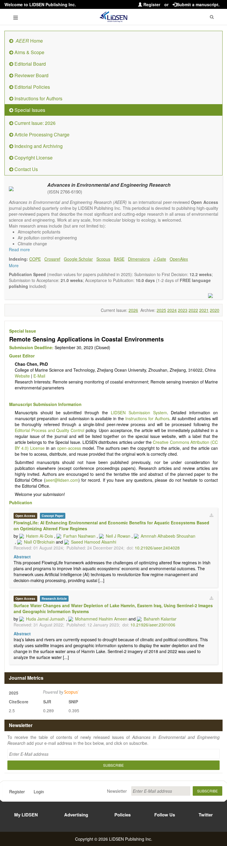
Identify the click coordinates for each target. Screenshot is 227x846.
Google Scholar (78, 259)
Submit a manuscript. (198, 4)
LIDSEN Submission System (139, 412)
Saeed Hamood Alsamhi (93, 542)
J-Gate (159, 259)
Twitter (206, 814)
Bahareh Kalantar (160, 619)
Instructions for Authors (37, 98)
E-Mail (39, 376)
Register (151, 4)
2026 (133, 310)
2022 (193, 310)
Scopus (103, 259)
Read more (19, 249)
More (14, 265)
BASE (119, 259)
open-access (69, 448)
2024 (172, 310)
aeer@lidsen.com (62, 480)
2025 (161, 310)
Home (29, 40)
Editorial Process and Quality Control (49, 430)
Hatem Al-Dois (39, 536)
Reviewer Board (30, 75)
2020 (214, 310)
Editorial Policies (31, 86)
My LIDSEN (26, 814)
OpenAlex (179, 259)
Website (22, 376)
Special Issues (29, 110)
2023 (182, 310)
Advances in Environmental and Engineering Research (109, 184)
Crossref (52, 259)
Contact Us (25, 169)
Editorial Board (29, 63)
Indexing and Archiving (38, 146)
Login (39, 792)
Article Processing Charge (41, 134)
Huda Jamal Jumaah (45, 619)
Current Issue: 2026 (34, 123)
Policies (122, 814)
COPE (35, 259)
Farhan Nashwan (79, 536)
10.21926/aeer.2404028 (157, 548)
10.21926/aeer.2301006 (152, 625)
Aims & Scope (28, 52)
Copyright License (33, 157)
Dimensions (139, 259)
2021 (204, 310)
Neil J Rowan (118, 536)
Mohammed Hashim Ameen (101, 619)
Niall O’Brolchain (39, 542)
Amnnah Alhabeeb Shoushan (168, 536)
